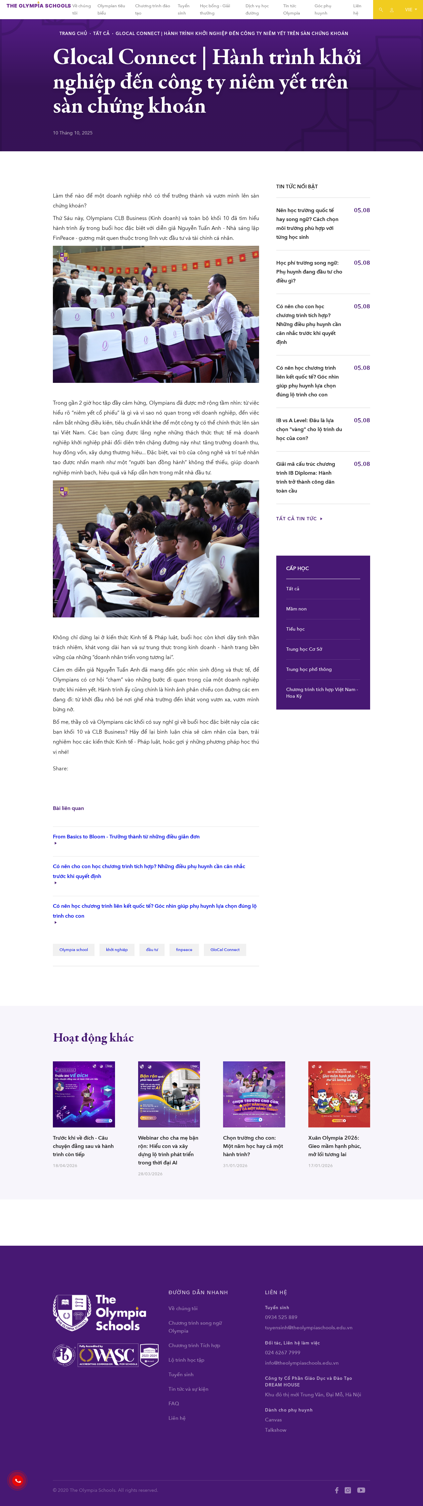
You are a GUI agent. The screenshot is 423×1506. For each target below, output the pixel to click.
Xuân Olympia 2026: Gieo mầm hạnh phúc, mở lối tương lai (334, 1146)
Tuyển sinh (181, 1374)
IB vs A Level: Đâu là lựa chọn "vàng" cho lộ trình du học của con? (309, 429)
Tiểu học (295, 629)
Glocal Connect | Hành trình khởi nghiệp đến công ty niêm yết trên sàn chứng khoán (232, 34)
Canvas (273, 1419)
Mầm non (296, 609)
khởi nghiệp (117, 949)
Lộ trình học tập (187, 1360)
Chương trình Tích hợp (194, 1345)
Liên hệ (177, 1418)
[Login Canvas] (392, 9)
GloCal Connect (225, 949)
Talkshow (276, 1430)
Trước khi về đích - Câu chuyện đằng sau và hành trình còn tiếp (83, 1146)
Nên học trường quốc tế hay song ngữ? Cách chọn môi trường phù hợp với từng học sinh (307, 224)
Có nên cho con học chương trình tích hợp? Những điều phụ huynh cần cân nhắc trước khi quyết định (308, 324)
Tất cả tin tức (297, 519)
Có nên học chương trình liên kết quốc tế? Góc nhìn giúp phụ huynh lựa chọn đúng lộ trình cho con (307, 381)
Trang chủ (73, 34)
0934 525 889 (281, 1317)
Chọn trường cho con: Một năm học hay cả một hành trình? (253, 1146)
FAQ (174, 1403)
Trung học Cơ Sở (304, 649)
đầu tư (152, 949)
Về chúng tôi (183, 1308)
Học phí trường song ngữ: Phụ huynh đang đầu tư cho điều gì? (309, 271)
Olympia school (73, 949)
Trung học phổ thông (309, 669)
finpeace (184, 949)
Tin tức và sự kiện (189, 1389)
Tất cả (101, 34)
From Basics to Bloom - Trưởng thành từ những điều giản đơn (126, 836)
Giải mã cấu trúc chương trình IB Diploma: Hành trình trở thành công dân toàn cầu (305, 477)
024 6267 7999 (282, 1352)
